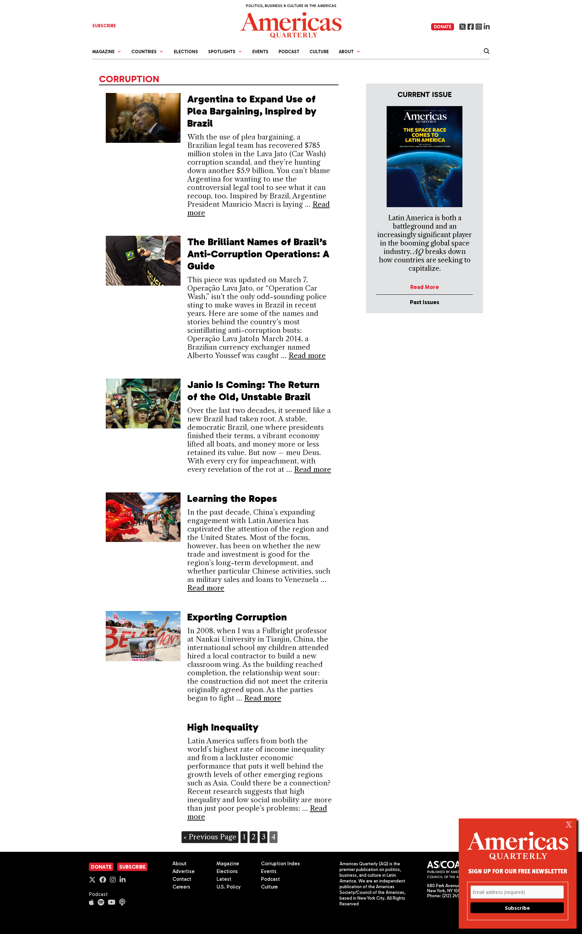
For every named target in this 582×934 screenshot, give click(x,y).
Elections (186, 51)
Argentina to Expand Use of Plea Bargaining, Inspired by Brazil (252, 111)
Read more (307, 355)
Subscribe (132, 867)
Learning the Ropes (232, 498)
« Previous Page (210, 837)
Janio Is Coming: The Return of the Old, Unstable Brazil (253, 391)
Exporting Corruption (237, 617)
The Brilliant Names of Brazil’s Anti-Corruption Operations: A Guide (258, 254)
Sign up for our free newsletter (517, 871)
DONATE (442, 26)
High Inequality (223, 727)
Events (260, 51)
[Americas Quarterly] (291, 24)
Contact (181, 879)
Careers (181, 887)
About (179, 864)
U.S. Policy (229, 887)
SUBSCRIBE (104, 25)
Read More (424, 287)
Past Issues (424, 302)
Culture (319, 51)
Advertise (183, 871)
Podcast (289, 51)
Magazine (228, 864)
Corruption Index (280, 864)
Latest (224, 879)
